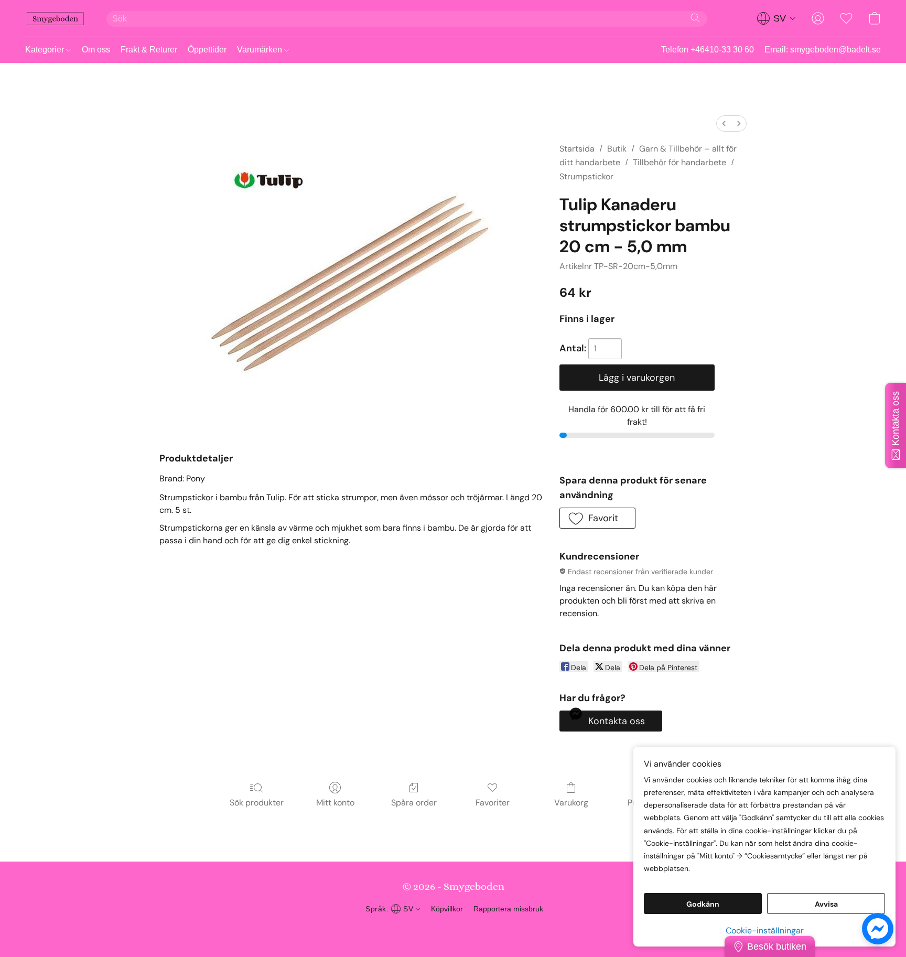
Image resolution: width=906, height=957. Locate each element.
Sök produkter (257, 802)
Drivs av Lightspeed (453, 928)
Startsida (577, 148)
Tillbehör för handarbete (679, 162)
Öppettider (207, 49)
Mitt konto (335, 802)
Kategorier (45, 49)
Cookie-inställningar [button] (765, 930)
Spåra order (414, 802)
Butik (617, 148)
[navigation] (776, 18)
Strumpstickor (586, 176)
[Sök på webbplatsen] (695, 17)
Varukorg (571, 802)
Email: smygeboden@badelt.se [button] (822, 49)
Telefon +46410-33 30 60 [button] (707, 49)
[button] (55, 18)
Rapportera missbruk (508, 909)
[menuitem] (724, 123)
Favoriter (493, 802)
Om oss (96, 49)
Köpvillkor (447, 909)
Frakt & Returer (149, 49)
